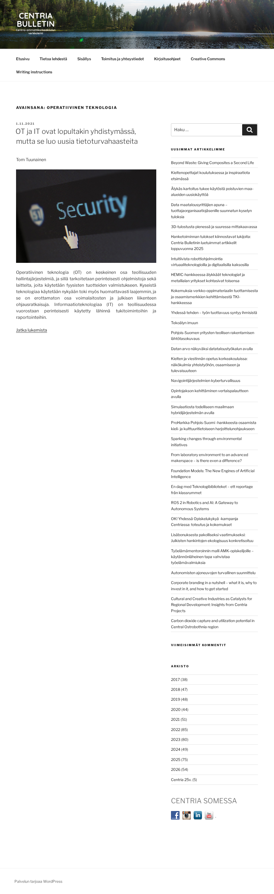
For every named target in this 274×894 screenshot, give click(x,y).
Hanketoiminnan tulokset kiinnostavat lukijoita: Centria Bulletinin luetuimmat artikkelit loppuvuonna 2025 (211, 242)
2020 (176, 709)
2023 (175, 739)
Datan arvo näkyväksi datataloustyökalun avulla (212, 348)
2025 (175, 759)
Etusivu (22, 58)
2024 (175, 749)
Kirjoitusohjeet (167, 58)
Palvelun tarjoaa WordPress (38, 881)
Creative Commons (208, 58)
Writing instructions (34, 72)
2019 (175, 699)
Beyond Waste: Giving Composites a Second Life (212, 162)
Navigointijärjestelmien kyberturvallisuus (205, 380)
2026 (175, 769)
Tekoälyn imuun (184, 322)
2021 (175, 719)
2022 (175, 729)
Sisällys (84, 58)
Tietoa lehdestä (53, 58)
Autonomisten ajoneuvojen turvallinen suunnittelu (213, 572)
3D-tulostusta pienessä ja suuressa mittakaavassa (214, 226)
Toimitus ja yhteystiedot (122, 58)
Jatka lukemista (31, 330)
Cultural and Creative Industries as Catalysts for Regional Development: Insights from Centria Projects (211, 604)
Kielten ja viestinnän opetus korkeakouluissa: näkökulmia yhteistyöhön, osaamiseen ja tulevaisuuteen (209, 364)
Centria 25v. (181, 779)
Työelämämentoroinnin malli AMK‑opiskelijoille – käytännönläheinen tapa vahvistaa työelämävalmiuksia (212, 556)
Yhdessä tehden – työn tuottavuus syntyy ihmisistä (214, 312)
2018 (175, 689)
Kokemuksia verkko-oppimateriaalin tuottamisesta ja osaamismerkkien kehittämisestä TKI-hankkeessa (214, 296)
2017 (175, 679)
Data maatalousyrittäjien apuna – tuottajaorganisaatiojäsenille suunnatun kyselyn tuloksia (211, 210)
